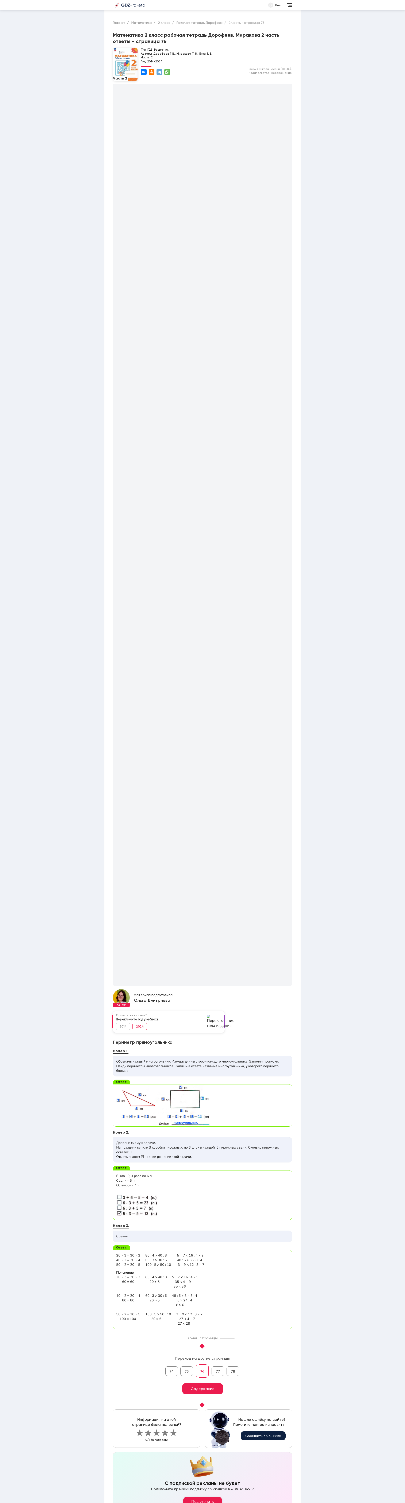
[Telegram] (159, 72)
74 (171, 1371)
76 (202, 1371)
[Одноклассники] (151, 72)
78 (233, 1371)
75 (187, 1371)
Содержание (203, 1388)
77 (218, 1371)
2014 (123, 1026)
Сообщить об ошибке (263, 1436)
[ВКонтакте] (144, 72)
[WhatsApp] (167, 72)
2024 (140, 1026)
